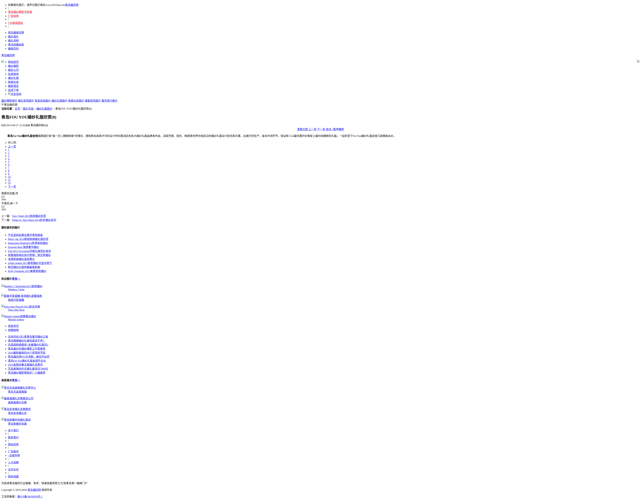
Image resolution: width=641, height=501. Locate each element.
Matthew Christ (16, 289)
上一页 (12, 146)
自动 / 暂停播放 (335, 129)
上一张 (312, 129)
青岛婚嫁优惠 (16, 32)
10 (9, 176)
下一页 (12, 186)
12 (9, 182)
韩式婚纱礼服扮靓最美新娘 (24, 267)
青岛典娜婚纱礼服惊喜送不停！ (26, 340)
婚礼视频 (13, 40)
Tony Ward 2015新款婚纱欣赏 (29, 216)
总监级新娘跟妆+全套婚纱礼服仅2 (28, 344)
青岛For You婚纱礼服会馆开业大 (27, 360)
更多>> (16, 278)
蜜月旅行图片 (109, 100)
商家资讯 (13, 326)
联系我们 (13, 437)
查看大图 (302, 129)
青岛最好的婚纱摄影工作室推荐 (26, 348)
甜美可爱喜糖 (16, 300)
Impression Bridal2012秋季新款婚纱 (28, 243)
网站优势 (13, 444)
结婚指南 (13, 330)
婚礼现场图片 (26, 100)
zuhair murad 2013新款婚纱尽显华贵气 (30, 263)
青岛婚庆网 (71, 5)
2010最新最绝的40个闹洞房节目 (26, 352)
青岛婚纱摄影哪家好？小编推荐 (26, 372)
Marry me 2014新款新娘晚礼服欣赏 (28, 239)
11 (9, 179)
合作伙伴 (13, 469)
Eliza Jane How (16, 309)
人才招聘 (13, 462)
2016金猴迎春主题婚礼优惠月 (25, 364)
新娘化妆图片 (76, 100)
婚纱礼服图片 (59, 100)
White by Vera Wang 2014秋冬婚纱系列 (34, 220)
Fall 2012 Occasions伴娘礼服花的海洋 (29, 251)
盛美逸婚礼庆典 (17, 402)
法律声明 (14, 455)
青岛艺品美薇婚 (17, 391)
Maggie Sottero (16, 319)
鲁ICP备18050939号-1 (29, 496)
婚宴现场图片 (93, 100)
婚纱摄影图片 (9, 100)
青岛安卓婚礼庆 (17, 413)
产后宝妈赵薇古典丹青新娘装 (25, 235)
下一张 (321, 129)
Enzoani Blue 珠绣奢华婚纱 (23, 247)
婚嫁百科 (13, 48)
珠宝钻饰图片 (43, 100)
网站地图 (13, 476)
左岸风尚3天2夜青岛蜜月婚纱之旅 (28, 336)
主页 (17, 108)
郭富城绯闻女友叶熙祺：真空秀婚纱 (29, 255)
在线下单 (13, 90)
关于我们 (13, 430)
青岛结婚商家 (16, 44)
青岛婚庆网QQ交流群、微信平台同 (28, 356)
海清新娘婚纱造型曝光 (21, 259)
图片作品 (28, 108)
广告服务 (13, 451)
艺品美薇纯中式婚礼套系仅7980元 (28, 368)
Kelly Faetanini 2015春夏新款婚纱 (27, 271)
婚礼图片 (13, 36)
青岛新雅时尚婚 (17, 423)
